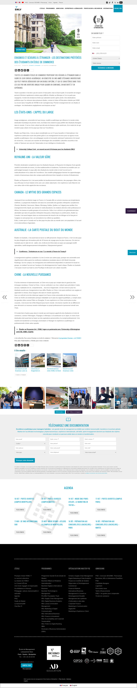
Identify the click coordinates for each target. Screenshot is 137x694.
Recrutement (27, 669)
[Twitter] (115, 3)
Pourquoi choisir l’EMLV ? (23, 576)
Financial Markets (74, 588)
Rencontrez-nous (101, 588)
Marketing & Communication (77, 606)
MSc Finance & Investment (50, 616)
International (20, 50)
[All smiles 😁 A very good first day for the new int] (11, 398)
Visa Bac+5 (18, 606)
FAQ (15, 598)
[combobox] (64, 439)
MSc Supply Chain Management (52, 598)
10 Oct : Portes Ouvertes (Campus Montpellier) (24, 500)
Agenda (55, 2)
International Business (75, 591)
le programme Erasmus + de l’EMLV (70, 338)
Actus (50, 2)
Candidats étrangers (102, 583)
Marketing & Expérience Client (78, 611)
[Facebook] (112, 3)
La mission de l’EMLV (21, 581)
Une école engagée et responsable (26, 586)
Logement (99, 586)
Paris (19, 654)
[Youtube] (121, 3)
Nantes (25, 654)
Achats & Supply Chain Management (80, 576)
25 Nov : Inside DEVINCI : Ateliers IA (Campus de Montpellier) (53, 523)
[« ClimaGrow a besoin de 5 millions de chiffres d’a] (80, 398)
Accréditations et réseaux (22, 588)
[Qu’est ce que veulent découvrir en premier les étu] (103, 398)
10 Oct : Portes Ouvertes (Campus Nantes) (51, 500)
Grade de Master (19, 601)
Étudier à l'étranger (34, 65)
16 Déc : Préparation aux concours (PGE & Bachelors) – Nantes (107, 524)
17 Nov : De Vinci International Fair (26, 523)
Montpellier (32, 654)
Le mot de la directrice (21, 578)
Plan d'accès (62, 679)
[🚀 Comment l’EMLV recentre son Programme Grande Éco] (126, 398)
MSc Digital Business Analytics (51, 601)
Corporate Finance (74, 603)
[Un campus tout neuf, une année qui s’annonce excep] (57, 398)
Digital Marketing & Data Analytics (79, 578)
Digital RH (71, 608)
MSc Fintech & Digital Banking (51, 624)
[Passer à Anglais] (19, 2)
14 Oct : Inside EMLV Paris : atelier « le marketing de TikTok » (78, 501)
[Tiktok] (110, 3)
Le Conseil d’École (20, 583)
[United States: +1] (93, 53)
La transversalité (19, 603)
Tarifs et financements (103, 591)
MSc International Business (50, 613)
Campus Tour (26, 665)
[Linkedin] (118, 3)
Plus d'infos (20, 510)
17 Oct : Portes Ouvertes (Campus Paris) (109, 500)
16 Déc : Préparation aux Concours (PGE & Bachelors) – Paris (80, 524)
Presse (61, 2)
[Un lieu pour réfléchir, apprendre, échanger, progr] (34, 398)
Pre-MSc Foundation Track (50, 596)
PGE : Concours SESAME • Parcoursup (36, 2)
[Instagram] (107, 3)
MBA (43, 626)
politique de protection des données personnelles (96, 473)
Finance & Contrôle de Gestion (78, 581)
